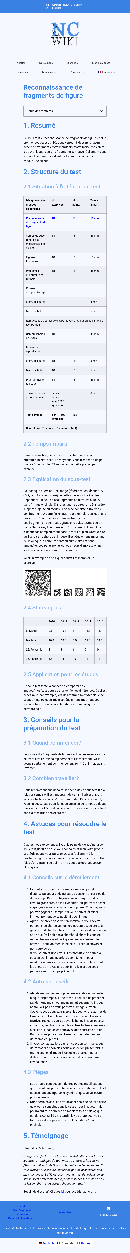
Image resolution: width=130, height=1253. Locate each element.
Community (21, 72)
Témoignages (49, 72)
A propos (76, 72)
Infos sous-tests (101, 62)
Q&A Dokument (21, 1210)
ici (62, 1191)
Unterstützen (65, 1212)
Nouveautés (46, 62)
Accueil (21, 62)
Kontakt (21, 1206)
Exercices (72, 62)
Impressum (22, 1214)
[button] (101, 111)
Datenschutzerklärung (21, 1218)
